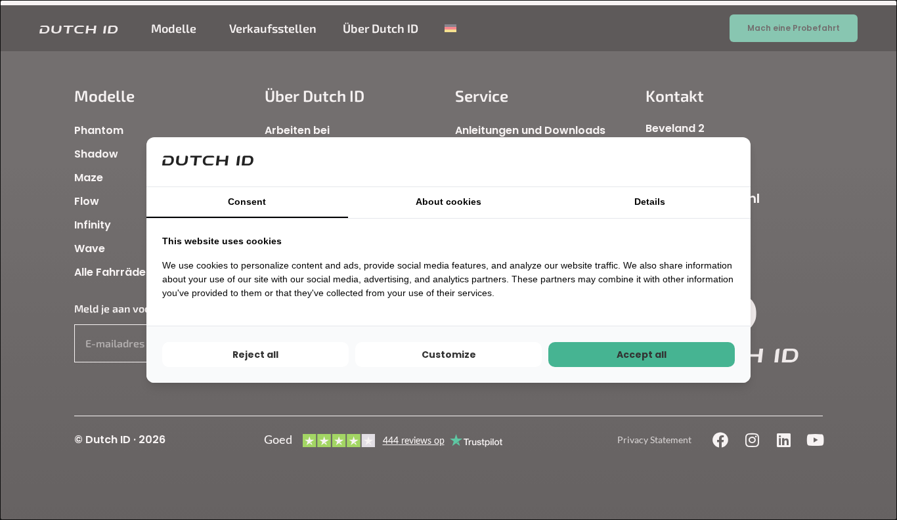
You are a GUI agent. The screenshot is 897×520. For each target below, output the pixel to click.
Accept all (642, 354)
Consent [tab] (247, 201)
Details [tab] (649, 201)
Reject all (255, 354)
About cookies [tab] (448, 201)
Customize (449, 354)
